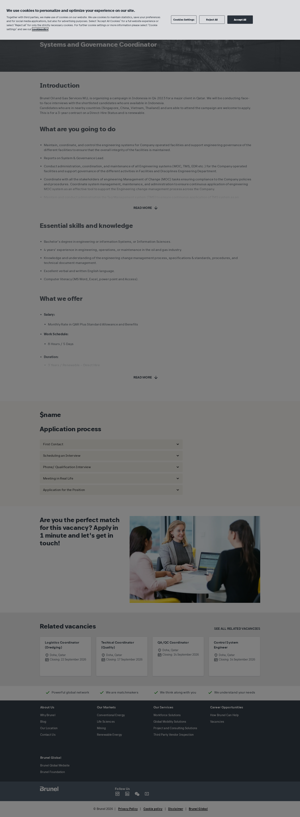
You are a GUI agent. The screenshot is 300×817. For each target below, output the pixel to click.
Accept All (240, 19)
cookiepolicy (40, 29)
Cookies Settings (183, 19)
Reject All (212, 19)
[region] (150, 20)
